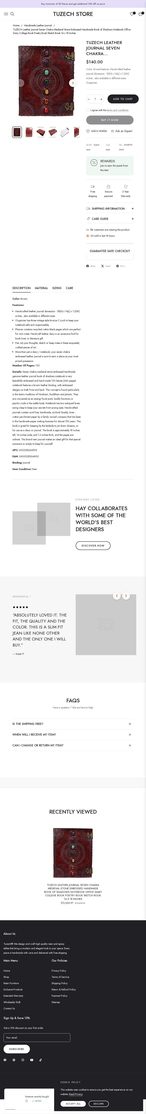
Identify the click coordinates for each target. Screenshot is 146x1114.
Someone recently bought (37, 1096)
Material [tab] (41, 288)
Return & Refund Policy (64, 989)
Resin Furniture (11, 983)
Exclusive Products (13, 989)
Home (16, 25)
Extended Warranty (13, 996)
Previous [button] (20, 83)
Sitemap (56, 1002)
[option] (46, 81)
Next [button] (73, 83)
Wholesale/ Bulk (12, 1002)
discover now (93, 545)
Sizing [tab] (57, 288)
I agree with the (109, 110)
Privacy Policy (59, 970)
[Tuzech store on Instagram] (23, 1060)
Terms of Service (60, 977)
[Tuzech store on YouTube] (32, 1060)
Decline (99, 1103)
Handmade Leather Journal (38, 25)
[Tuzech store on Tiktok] (41, 1060)
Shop (6, 977)
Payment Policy (59, 996)
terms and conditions (117, 110)
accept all (73, 1103)
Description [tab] (21, 288)
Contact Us (9, 1008)
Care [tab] (69, 288)
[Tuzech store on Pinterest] (14, 1060)
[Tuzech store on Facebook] (6, 1060)
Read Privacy (76, 1094)
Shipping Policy (59, 983)
